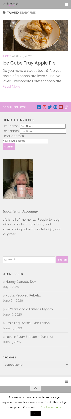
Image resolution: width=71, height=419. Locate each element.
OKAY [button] (36, 413)
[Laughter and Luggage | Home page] (13, 4)
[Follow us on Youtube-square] (61, 107)
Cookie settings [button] (51, 407)
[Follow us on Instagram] (44, 107)
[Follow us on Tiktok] (66, 107)
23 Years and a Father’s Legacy (29, 309)
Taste (7, 56)
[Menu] (66, 4)
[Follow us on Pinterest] (55, 107)
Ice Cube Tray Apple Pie (29, 63)
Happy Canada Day (21, 281)
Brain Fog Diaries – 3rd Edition (28, 323)
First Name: (11, 126)
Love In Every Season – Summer (29, 337)
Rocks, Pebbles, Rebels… (23, 295)
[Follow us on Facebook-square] (39, 107)
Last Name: (11, 131)
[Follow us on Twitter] (50, 107)
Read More (11, 86)
